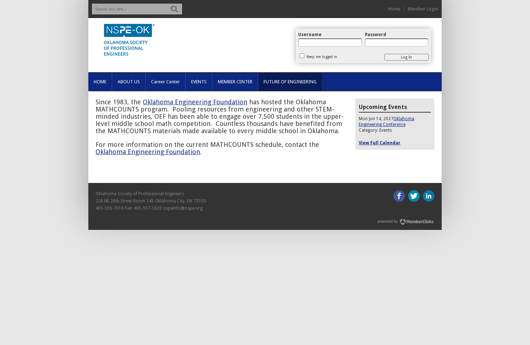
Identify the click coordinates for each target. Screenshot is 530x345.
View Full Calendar (380, 142)
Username (310, 34)
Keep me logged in (321, 57)
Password (375, 34)
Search (174, 9)
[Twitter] (414, 196)
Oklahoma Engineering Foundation (195, 102)
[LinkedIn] (428, 196)
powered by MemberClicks (406, 221)
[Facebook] (399, 196)
